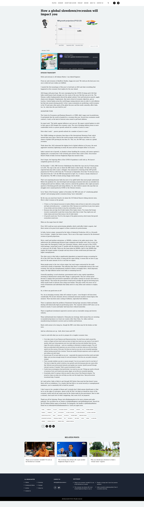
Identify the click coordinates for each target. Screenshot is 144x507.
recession (70, 418)
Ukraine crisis (61, 421)
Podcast (80, 3)
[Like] (43, 426)
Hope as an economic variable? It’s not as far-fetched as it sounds (39, 460)
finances (50, 412)
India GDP (60, 415)
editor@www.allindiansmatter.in (59, 405)
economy (72, 409)
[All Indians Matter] (29, 3)
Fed (83, 409)
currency (49, 409)
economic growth (63, 409)
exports (78, 409)
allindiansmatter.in (71, 399)
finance (43, 412)
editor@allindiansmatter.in (60, 482)
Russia (87, 418)
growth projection (46, 415)
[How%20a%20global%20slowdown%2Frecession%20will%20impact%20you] (47, 426)
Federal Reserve (89, 409)
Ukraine (43, 421)
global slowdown (91, 412)
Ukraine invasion (70, 421)
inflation (66, 415)
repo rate (77, 418)
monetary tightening (46, 418)
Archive (86, 3)
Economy (60, 3)
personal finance (58, 418)
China (43, 409)
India (54, 415)
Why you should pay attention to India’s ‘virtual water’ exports (103, 460)
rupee (82, 418)
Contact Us (100, 3)
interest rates (74, 415)
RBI (65, 418)
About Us (92, 3)
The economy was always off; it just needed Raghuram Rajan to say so (71, 460)
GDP (55, 412)
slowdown (93, 418)
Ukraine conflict (51, 421)
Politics (54, 3)
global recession (80, 412)
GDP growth (61, 412)
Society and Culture (70, 3)
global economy (70, 412)
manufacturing (83, 415)
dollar (55, 409)
